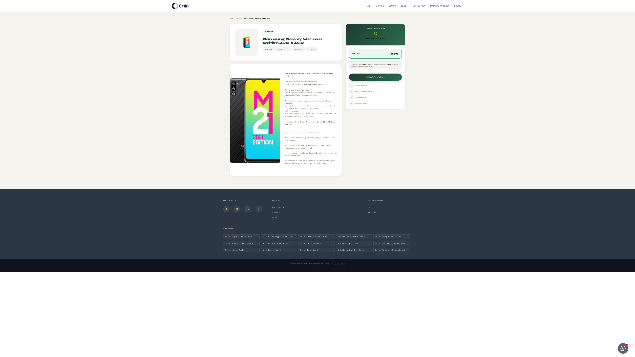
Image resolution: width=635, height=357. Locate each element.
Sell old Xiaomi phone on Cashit (239, 243)
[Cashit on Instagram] (248, 209)
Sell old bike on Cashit (235, 250)
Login (457, 6)
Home (231, 18)
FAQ (369, 208)
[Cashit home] (180, 6)
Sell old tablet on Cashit (310, 243)
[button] (623, 348)
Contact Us (418, 6)
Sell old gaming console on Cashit (390, 243)
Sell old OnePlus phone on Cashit (314, 236)
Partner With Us (439, 6)
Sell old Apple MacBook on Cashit (390, 250)
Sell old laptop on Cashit (349, 243)
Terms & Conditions (278, 208)
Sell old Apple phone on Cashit (238, 236)
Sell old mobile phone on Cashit (277, 243)
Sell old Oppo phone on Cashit (351, 236)
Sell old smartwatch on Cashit (351, 250)
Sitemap (274, 217)
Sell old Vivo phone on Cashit (388, 236)
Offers (392, 6)
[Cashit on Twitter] (237, 209)
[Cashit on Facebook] (226, 209)
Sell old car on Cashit (272, 250)
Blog (403, 6)
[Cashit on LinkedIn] (259, 209)
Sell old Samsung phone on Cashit (278, 236)
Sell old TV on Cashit (309, 250)
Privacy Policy (276, 212)
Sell (368, 6)
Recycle (379, 6)
